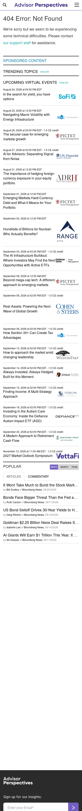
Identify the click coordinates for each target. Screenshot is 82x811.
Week (54, 466)
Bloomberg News (32, 489)
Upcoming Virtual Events (30, 82)
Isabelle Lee (14, 527)
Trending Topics (20, 71)
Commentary (38, 476)
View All (44, 71)
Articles (14, 476)
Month (64, 466)
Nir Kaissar (13, 540)
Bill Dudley (13, 489)
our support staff (17, 42)
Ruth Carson (14, 502)
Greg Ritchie (14, 514)
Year (74, 466)
